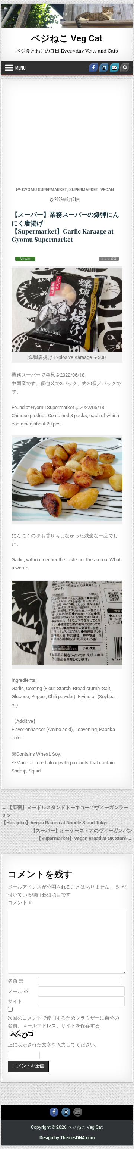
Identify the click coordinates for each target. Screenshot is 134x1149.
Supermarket (83, 189)
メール (18, 991)
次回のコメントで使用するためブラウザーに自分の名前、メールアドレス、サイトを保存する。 (63, 1021)
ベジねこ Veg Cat (66, 38)
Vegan (107, 189)
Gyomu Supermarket (44, 189)
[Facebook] (93, 67)
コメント (20, 902)
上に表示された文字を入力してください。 (54, 1044)
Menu (20, 67)
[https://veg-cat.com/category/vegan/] (25, 259)
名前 (15, 981)
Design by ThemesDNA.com (67, 1137)
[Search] (124, 67)
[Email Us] (114, 67)
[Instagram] (103, 67)
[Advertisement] (67, 135)
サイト (15, 1001)
